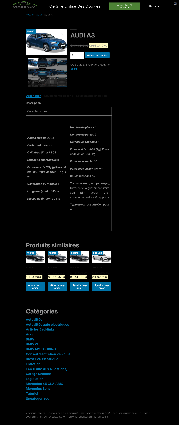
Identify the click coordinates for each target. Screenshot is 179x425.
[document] (89, 212)
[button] (175, 4)
